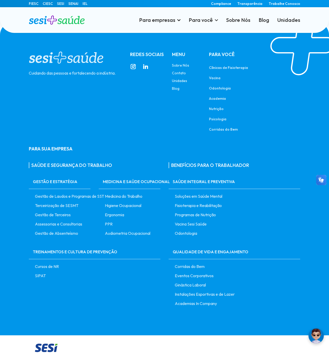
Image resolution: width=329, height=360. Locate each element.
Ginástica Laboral (190, 284)
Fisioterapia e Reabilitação (198, 205)
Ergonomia (114, 214)
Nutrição (216, 108)
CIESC (48, 3)
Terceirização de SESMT (56, 205)
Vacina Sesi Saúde (191, 224)
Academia (217, 98)
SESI (60, 3)
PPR (109, 224)
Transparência (249, 3)
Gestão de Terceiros (53, 214)
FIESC (34, 3)
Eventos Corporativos (194, 275)
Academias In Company (196, 303)
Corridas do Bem (223, 129)
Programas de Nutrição (195, 214)
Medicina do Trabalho (123, 196)
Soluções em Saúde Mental (198, 196)
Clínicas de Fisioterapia (228, 67)
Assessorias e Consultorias (58, 224)
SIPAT (40, 275)
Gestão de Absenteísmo (56, 233)
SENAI (73, 3)
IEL (85, 3)
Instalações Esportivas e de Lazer (205, 294)
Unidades (288, 20)
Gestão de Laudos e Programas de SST (62, 196)
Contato (179, 73)
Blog (264, 20)
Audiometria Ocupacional (127, 233)
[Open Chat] (316, 336)
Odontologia (220, 88)
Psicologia (217, 119)
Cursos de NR (47, 266)
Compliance (221, 3)
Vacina (215, 78)
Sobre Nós (238, 20)
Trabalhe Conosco (284, 3)
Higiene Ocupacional (123, 205)
